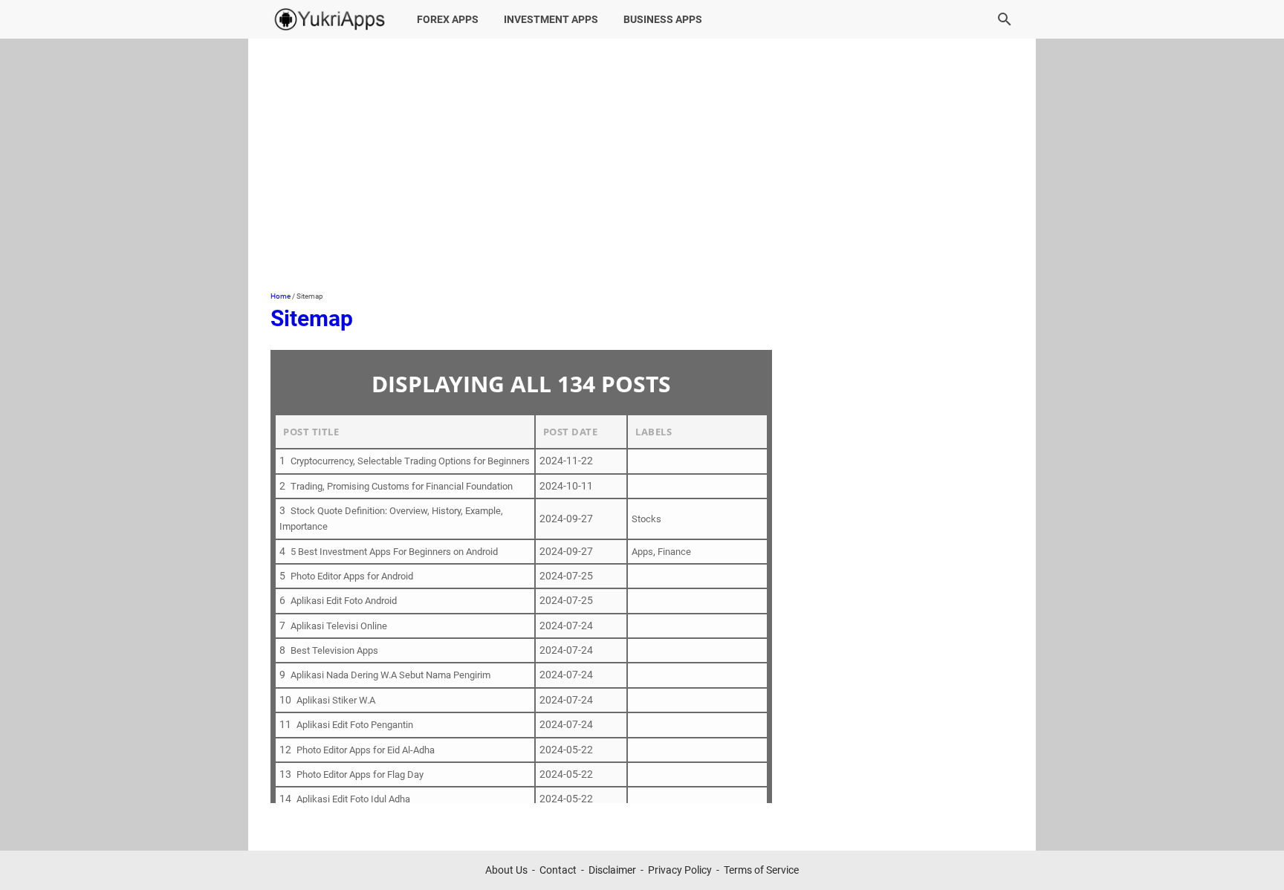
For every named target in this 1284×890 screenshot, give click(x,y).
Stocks (646, 518)
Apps (642, 551)
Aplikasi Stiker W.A (335, 700)
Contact (558, 870)
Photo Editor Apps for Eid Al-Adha (365, 750)
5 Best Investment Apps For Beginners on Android (394, 551)
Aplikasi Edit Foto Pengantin (354, 724)
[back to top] (1254, 856)
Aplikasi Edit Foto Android (344, 600)
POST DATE (570, 431)
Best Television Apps (334, 650)
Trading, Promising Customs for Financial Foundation (402, 486)
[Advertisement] (642, 165)
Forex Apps (448, 19)
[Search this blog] (1005, 19)
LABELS (653, 431)
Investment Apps (551, 19)
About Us (506, 870)
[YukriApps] (329, 19)
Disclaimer (612, 870)
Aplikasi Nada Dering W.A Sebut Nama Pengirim (390, 675)
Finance (674, 551)
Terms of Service (761, 870)
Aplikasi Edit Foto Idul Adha (353, 799)
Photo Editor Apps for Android (352, 576)
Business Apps (662, 19)
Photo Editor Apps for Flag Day (360, 774)
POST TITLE (311, 431)
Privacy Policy (680, 870)
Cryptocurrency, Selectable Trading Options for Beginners (410, 461)
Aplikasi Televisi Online (339, 625)
